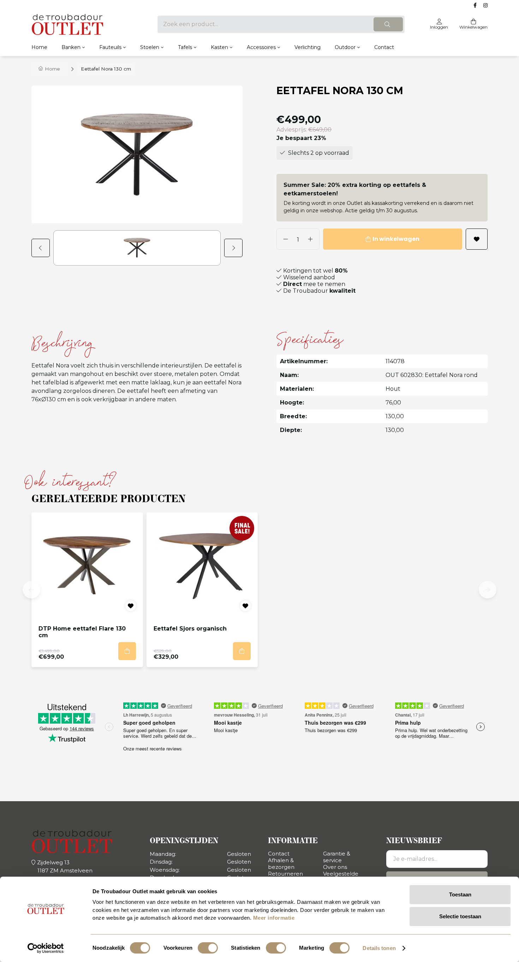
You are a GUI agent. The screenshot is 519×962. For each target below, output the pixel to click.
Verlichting (307, 47)
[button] (42, 248)
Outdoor (345, 47)
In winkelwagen (395, 239)
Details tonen (379, 948)
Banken (70, 47)
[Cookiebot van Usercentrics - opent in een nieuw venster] (46, 948)
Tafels (185, 47)
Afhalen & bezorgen (281, 863)
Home (39, 47)
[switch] (208, 948)
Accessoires (261, 47)
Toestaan (460, 894)
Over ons (335, 867)
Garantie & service (336, 857)
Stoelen (149, 47)
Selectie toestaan (460, 916)
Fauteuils (110, 47)
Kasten (219, 47)
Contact (384, 47)
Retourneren (285, 873)
